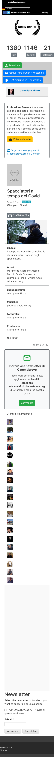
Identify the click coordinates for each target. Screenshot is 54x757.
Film (14, 55)
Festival (30, 55)
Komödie (26, 202)
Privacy (45, 12)
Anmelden (12, 65)
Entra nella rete (20, 139)
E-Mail (9, 719)
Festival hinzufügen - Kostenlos (24, 73)
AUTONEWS (6, 747)
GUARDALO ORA (18, 215)
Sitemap (4, 750)
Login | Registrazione (17, 2)
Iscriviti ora (27, 402)
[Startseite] (27, 27)
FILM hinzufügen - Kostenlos (23, 80)
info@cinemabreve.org (20, 12)
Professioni (47, 55)
